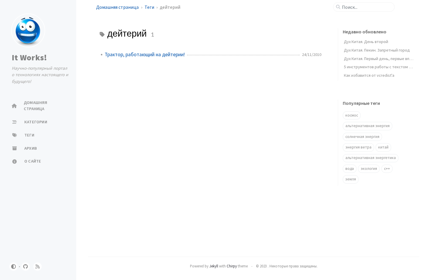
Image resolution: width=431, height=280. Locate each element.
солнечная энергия (362, 136)
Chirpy (232, 266)
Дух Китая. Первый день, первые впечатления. (387, 58)
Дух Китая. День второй (366, 41)
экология (369, 168)
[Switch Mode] (13, 266)
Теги (150, 7)
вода (349, 168)
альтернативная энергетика (370, 157)
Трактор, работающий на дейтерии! (145, 54)
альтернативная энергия (367, 125)
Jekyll (213, 266)
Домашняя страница (118, 7)
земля (350, 179)
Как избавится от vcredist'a (369, 75)
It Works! (29, 57)
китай (383, 147)
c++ (387, 168)
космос (351, 115)
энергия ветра (358, 147)
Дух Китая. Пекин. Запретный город (377, 50)
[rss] (37, 266)
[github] (25, 266)
